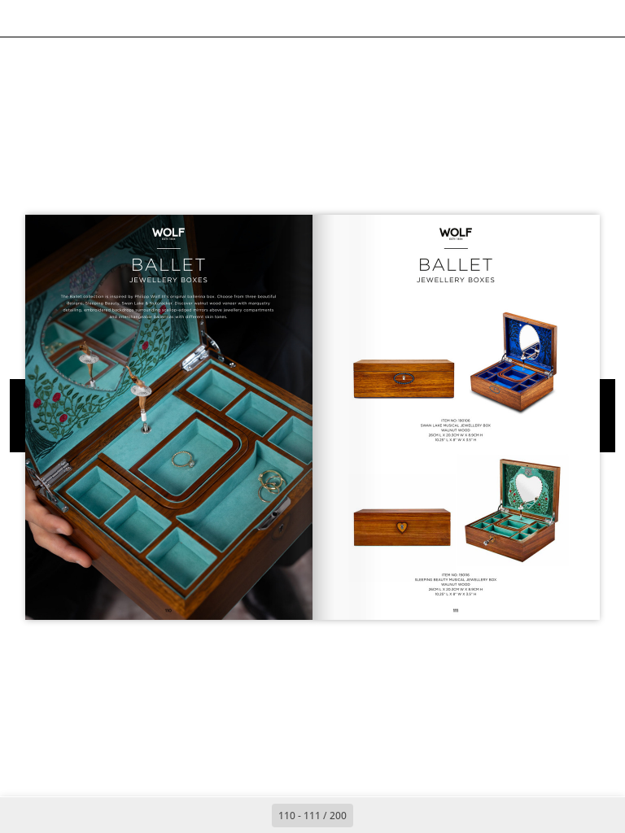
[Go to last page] (407, 815)
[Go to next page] (371, 815)
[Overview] (96, 18)
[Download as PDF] (133, 18)
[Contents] (23, 18)
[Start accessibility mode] (206, 18)
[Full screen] (601, 18)
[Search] (60, 18)
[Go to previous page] (254, 815)
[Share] (565, 18)
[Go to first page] (218, 815)
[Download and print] (169, 18)
